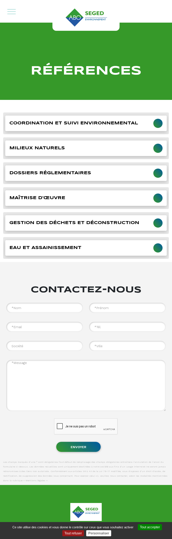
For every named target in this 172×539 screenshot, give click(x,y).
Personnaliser (98, 533)
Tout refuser (73, 533)
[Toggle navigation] (11, 11)
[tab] (86, 123)
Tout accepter (150, 527)
